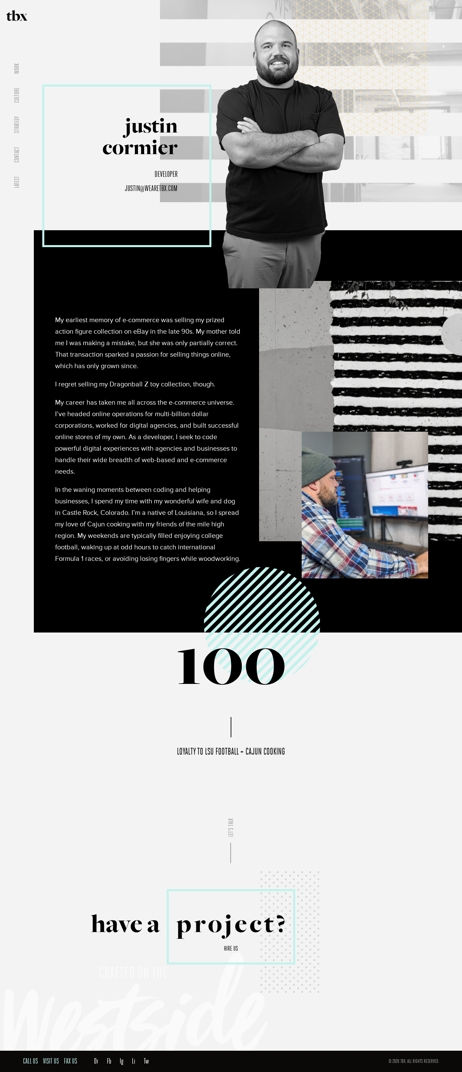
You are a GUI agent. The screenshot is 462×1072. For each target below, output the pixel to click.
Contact (17, 155)
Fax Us (70, 1061)
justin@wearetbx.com (151, 188)
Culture (17, 95)
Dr (96, 1061)
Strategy (17, 124)
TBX (17, 15)
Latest (17, 182)
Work (17, 68)
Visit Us (51, 1061)
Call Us (30, 1061)
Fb (109, 1061)
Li (133, 1061)
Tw (146, 1061)
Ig (121, 1061)
